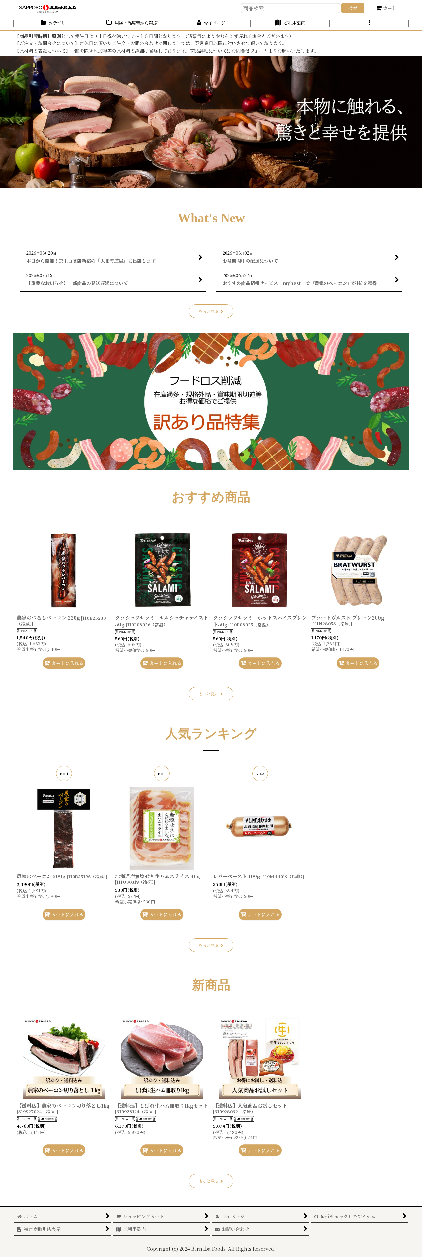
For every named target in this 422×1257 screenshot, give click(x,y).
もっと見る (209, 311)
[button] (369, 23)
